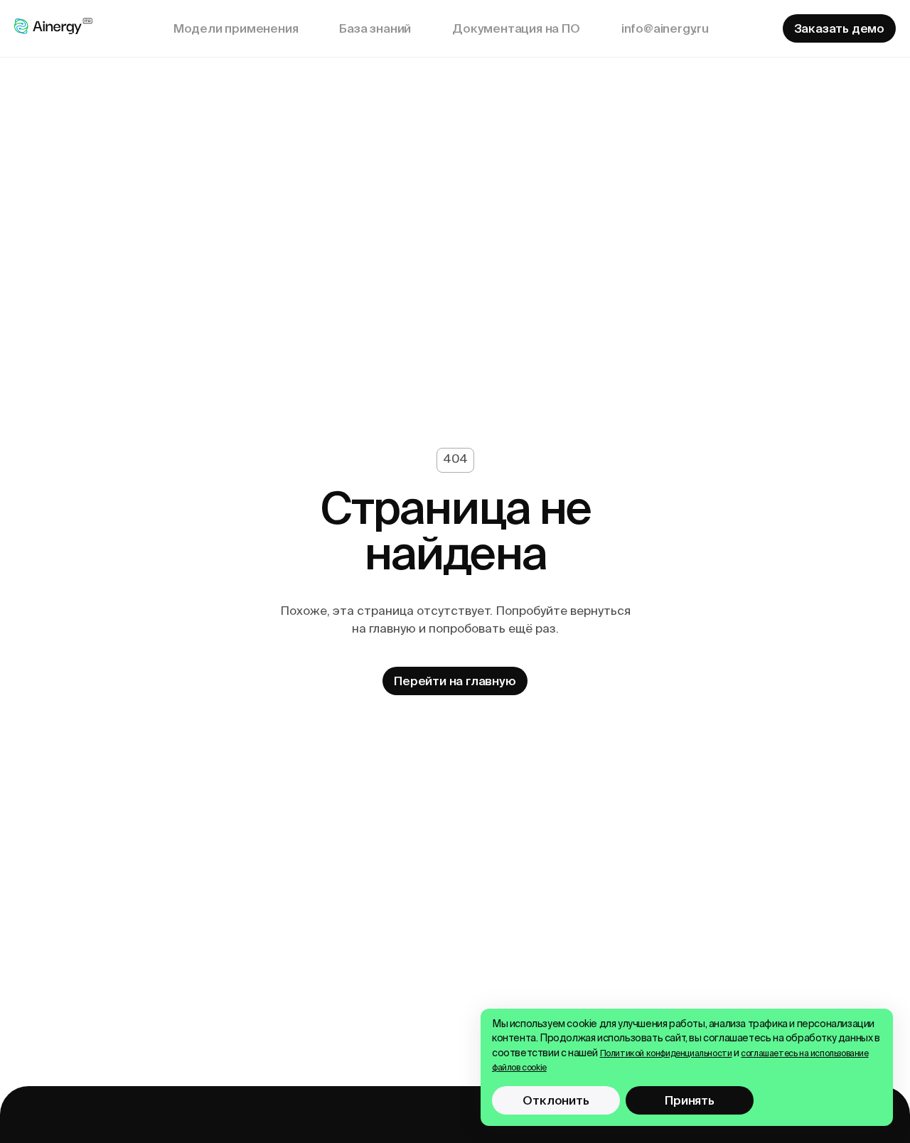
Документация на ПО (515, 28)
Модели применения (236, 28)
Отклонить (556, 1100)
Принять (689, 1100)
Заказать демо (839, 28)
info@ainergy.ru (665, 28)
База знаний (375, 28)
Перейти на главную (454, 680)
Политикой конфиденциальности (666, 1054)
